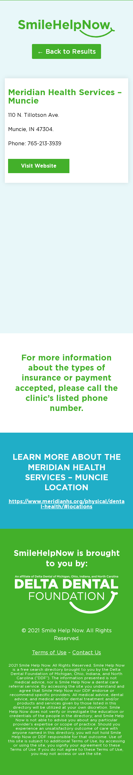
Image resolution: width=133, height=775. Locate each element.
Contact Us (86, 652)
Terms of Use (49, 652)
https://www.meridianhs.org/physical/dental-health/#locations (67, 504)
